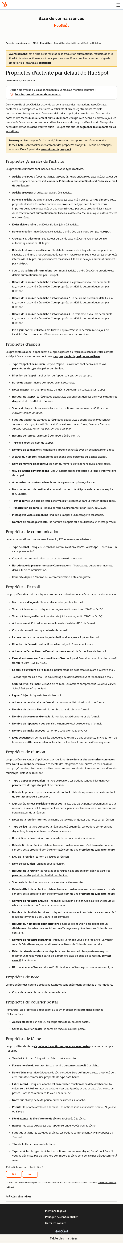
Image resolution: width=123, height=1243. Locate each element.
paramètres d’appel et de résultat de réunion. (40, 875)
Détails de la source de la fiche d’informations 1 (41, 282)
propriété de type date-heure (79, 204)
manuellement (38, 118)
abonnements (47, 89)
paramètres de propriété (56, 149)
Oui (14, 1174)
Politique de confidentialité (61, 1217)
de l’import (102, 199)
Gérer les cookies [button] (55, 1223)
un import (62, 118)
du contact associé (23, 796)
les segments (84, 126)
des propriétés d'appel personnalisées (76, 356)
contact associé (76, 1065)
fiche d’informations (39, 270)
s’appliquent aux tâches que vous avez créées (62, 1046)
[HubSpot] (4, 5)
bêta (21, 145)
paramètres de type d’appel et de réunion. (38, 368)
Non (30, 1174)
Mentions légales (55, 1210)
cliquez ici (45, 62)
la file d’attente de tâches (46, 1118)
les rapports (100, 126)
